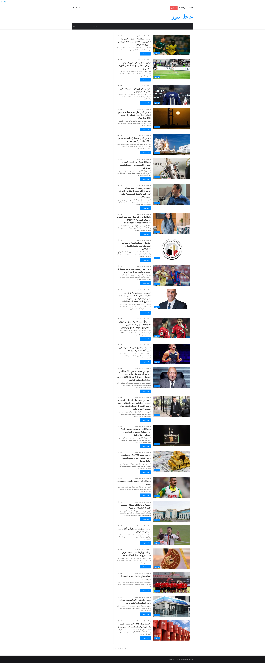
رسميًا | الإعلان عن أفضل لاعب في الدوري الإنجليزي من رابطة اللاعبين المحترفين (135, 165)
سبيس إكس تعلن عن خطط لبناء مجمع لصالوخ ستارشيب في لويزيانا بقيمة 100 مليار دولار (134, 115)
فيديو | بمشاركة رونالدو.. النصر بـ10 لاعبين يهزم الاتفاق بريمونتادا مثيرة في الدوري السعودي (134, 41)
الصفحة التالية (122, 648)
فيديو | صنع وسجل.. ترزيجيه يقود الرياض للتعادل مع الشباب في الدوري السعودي (134, 65)
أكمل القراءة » (145, 53)
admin (148, 36)
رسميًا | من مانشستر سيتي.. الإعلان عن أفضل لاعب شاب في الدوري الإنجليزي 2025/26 (135, 432)
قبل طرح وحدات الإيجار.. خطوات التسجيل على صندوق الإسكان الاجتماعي (136, 246)
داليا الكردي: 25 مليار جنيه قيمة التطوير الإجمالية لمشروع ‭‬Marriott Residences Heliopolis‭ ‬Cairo (134, 220)
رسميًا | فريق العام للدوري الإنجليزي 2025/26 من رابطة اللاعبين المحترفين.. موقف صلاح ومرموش (135, 324)
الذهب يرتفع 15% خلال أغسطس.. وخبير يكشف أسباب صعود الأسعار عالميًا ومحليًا (136, 458)
